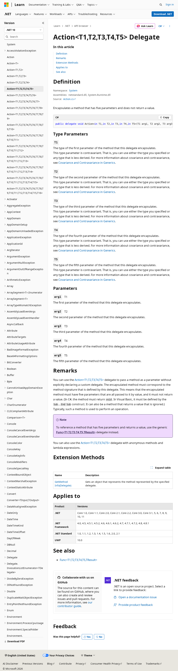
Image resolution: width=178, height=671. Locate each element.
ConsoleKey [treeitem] (13, 449)
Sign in (170, 4)
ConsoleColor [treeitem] (14, 443)
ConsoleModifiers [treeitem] (17, 462)
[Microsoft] (6, 4)
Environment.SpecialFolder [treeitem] (22, 629)
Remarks (61, 58)
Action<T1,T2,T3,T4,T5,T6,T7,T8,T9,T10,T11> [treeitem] (25, 137)
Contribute (65, 663)
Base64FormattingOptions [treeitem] (22, 356)
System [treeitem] (11, 44)
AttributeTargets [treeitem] (16, 337)
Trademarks (153, 663)
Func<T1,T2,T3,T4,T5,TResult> (76, 432)
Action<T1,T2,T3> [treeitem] (16, 76)
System (73, 90)
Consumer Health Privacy (105, 663)
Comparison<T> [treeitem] (16, 417)
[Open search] (160, 5)
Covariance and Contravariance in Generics (86, 163)
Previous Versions (32, 663)
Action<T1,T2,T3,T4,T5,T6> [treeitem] (21, 95)
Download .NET (163, 14)
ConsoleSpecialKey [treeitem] (18, 468)
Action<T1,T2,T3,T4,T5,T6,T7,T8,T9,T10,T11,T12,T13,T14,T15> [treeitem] (25, 180)
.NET (67, 26)
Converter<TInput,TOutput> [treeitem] (23, 500)
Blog (49, 663)
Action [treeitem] (10, 57)
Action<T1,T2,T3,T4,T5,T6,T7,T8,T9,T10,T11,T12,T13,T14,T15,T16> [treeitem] (25, 191)
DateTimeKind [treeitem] (15, 525)
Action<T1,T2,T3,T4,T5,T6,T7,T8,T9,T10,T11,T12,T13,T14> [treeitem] (25, 169)
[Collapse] (43, 23)
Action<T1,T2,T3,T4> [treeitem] (18, 82)
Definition (61, 53)
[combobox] (23, 30)
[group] (113, 124)
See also (61, 71)
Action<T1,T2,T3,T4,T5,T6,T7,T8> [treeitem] (25, 108)
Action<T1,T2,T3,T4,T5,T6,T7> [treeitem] (23, 101)
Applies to (62, 67)
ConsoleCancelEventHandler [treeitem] (23, 436)
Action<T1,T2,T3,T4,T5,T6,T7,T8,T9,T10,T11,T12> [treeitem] (25, 148)
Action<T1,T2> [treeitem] (15, 69)
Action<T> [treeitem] (12, 63)
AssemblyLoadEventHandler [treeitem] (23, 318)
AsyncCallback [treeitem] (15, 324)
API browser (81, 26)
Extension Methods (67, 62)
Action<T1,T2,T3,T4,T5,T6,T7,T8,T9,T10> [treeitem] (25, 127)
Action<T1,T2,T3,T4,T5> (89, 380)
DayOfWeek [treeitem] (13, 538)
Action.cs (68, 99)
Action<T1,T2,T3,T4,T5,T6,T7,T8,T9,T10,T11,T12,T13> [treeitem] (25, 159)
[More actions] (170, 26)
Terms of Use (134, 663)
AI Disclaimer (10, 663)
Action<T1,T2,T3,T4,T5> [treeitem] (20, 88)
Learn (57, 26)
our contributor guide (75, 604)
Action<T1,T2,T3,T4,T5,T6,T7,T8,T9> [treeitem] (25, 116)
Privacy (80, 663)
